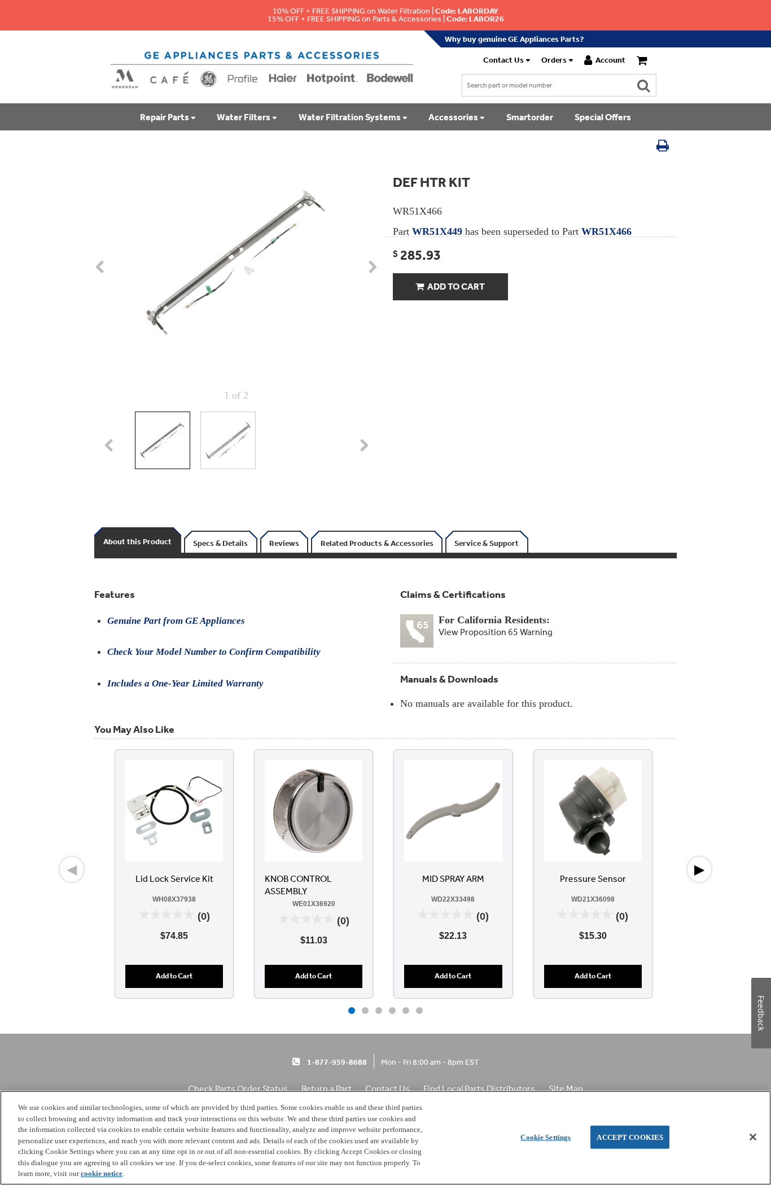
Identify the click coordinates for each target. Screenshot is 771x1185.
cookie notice (101, 1173)
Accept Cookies (630, 1136)
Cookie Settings (545, 1136)
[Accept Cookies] (753, 1137)
